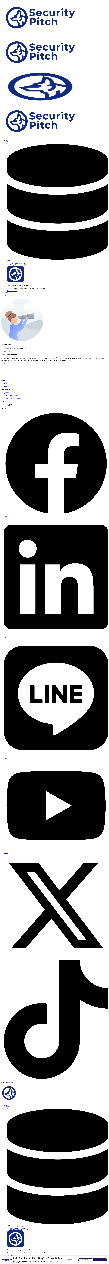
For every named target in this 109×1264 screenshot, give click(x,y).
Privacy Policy (51, 1261)
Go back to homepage (6, 351)
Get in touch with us (12, 291)
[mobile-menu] (1, 298)
